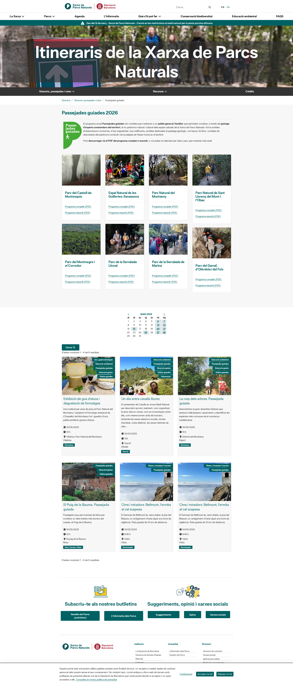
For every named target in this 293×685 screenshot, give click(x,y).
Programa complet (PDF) (78, 206)
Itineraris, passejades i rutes (87, 100)
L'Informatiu (111, 16)
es (228, 7)
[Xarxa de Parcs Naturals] (90, 5)
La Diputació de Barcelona (147, 651)
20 (158, 328)
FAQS (279, 16)
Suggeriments (163, 614)
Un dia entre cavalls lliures (140, 399)
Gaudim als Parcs (177, 655)
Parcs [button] (48, 16)
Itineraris (66, 100)
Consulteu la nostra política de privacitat (96, 679)
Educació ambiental (244, 16)
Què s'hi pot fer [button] (148, 16)
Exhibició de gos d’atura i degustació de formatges (81, 401)
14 (164, 325)
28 (164, 332)
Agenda (80, 16)
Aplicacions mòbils (211, 659)
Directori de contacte (212, 651)
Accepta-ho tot (205, 674)
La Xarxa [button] (15, 16)
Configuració (186, 674)
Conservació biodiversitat (197, 16)
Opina (192, 614)
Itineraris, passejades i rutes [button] (55, 91)
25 (146, 332)
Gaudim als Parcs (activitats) (80, 616)
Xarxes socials (218, 614)
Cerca (69, 347)
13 (158, 325)
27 (158, 332)
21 (164, 328)
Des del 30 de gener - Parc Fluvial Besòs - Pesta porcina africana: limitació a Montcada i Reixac (149, 23)
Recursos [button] (158, 91)
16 (134, 328)
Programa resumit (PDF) (77, 212)
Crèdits (250, 91)
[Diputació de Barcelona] (88, 646)
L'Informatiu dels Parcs (123, 615)
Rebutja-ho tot (225, 674)
